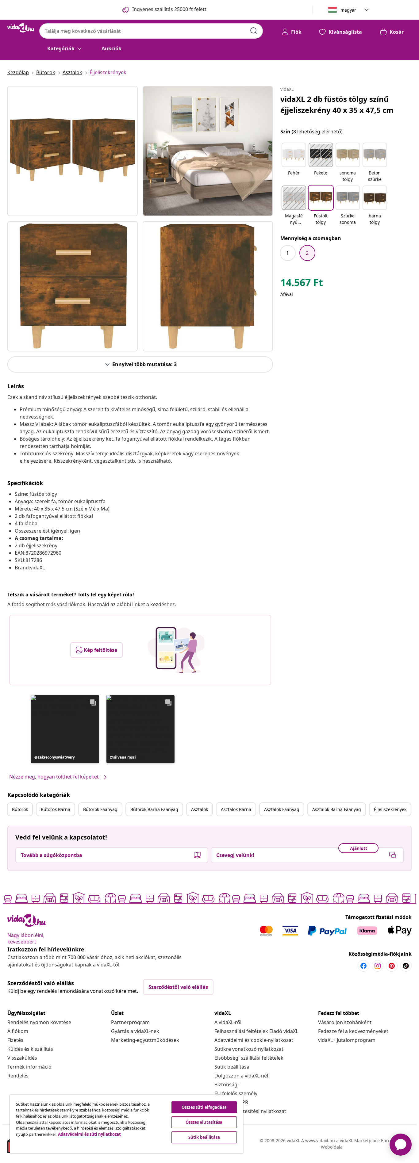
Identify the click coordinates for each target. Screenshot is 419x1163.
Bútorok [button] (20, 809)
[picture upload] (176, 650)
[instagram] (378, 966)
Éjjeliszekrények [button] (390, 809)
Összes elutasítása (204, 1122)
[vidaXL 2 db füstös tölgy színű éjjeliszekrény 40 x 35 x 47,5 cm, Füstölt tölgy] (72, 151)
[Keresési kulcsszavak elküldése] (254, 31)
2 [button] (307, 253)
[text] (301, 284)
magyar (348, 10)
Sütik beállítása (231, 1066)
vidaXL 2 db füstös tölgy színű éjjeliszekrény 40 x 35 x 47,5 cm (337, 104)
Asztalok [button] (199, 809)
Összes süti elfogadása (204, 1107)
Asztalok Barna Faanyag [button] (336, 809)
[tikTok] (406, 966)
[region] (126, 1124)
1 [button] (287, 253)
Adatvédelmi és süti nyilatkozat (89, 1134)
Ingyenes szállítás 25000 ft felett (169, 9)
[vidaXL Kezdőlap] (20, 28)
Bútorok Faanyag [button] (100, 809)
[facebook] (363, 966)
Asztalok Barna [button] (236, 809)
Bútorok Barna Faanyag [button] (154, 809)
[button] (65, 729)
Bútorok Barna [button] (55, 809)
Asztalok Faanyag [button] (281, 809)
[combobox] (151, 31)
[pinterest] (392, 966)
